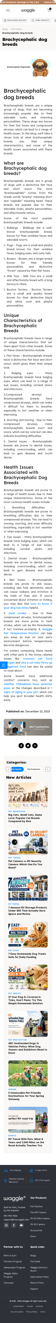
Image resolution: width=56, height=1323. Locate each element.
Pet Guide (35, 1261)
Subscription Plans (39, 1276)
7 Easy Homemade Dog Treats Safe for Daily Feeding (27, 955)
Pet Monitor (36, 1206)
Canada (30, 1306)
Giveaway (9, 1282)
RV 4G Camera (37, 1224)
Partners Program (13, 1261)
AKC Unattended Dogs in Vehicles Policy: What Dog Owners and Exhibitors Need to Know (27, 1048)
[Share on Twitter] (28, 745)
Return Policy (37, 1282)
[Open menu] (8, 10)
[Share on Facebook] (21, 745)
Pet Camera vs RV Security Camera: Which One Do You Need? (25, 864)
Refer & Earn (10, 1255)
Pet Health (16, 29)
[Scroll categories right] (47, 769)
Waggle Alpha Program (11, 1275)
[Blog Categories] (3, 665)
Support (34, 1288)
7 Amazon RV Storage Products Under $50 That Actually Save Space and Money (27, 910)
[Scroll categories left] (8, 769)
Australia (39, 1306)
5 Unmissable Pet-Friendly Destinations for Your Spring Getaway (26, 1096)
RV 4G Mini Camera (40, 1218)
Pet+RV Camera (38, 1212)
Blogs (5, 29)
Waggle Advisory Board (38, 1269)
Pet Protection (33, 769)
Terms (42, 1312)
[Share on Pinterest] (35, 745)
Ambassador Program (14, 1267)
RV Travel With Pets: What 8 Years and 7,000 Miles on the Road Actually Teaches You (26, 1142)
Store (33, 1236)
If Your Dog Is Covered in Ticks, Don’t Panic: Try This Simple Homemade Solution (25, 1000)
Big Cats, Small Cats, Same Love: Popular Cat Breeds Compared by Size (25, 818)
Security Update (17, 1312)
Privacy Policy (31, 1312)
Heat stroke (17, 613)
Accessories (36, 1230)
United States (18, 1306)
